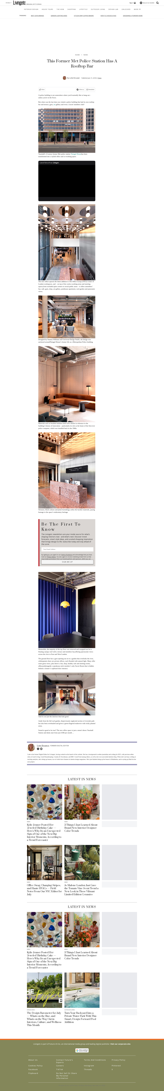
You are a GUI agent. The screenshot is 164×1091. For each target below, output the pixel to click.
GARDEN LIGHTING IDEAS (59, 16)
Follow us (81, 89)
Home (77, 55)
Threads (88, 1069)
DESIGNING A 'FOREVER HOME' (133, 16)
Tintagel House (76, 154)
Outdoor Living (98, 9)
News (86, 55)
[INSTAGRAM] (38, 749)
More (136, 9)
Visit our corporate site (120, 1044)
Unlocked (126, 9)
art (54, 104)
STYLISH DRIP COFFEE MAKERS (84, 16)
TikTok (59, 1069)
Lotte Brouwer (74, 78)
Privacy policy (118, 1060)
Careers (60, 1065)
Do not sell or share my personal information (66, 1075)
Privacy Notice (51, 557)
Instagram (89, 1065)
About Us (33, 1060)
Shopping (71, 9)
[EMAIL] (41, 749)
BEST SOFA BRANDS (37, 16)
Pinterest (116, 1065)
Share (43, 89)
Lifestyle (83, 9)
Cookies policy (35, 1065)
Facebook (33, 1069)
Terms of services (66, 555)
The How (60, 9)
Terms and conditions (95, 1060)
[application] (66, 181)
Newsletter (91, 89)
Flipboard (33, 1073)
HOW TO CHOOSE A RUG (108, 16)
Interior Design (31, 9)
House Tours (47, 9)
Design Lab (113, 9)
